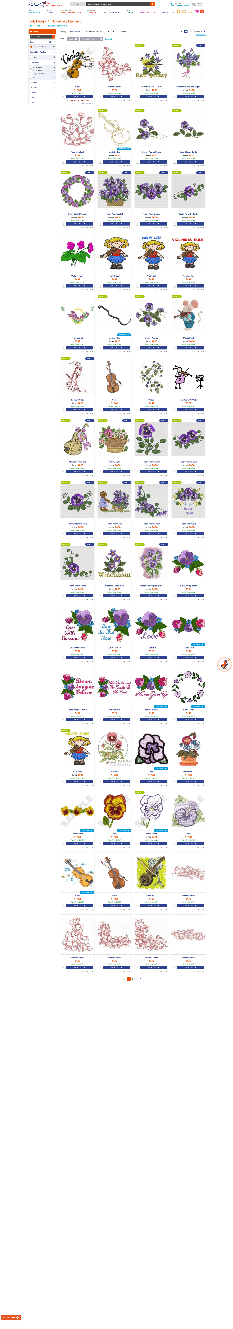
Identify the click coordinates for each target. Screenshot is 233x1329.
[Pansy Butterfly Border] (77, 501)
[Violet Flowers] (77, 253)
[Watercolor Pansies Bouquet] (188, 64)
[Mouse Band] (188, 315)
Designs (40, 26)
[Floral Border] (188, 625)
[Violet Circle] (188, 687)
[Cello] (114, 377)
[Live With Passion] (77, 625)
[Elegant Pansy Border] (188, 129)
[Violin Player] (114, 253)
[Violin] (114, 873)
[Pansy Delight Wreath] (77, 191)
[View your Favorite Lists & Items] (197, 11)
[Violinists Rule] (188, 253)
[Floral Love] (151, 625)
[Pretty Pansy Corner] (151, 439)
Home (31, 26)
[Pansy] (151, 749)
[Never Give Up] (151, 687)
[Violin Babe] (77, 749)
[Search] (152, 4)
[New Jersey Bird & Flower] (151, 64)
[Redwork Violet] (77, 129)
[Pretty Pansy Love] (188, 501)
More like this (86, 104)
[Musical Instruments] (77, 439)
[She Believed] (114, 687)
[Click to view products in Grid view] (185, 31)
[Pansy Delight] (114, 439)
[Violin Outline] (114, 129)
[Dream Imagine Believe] (77, 687)
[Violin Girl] (151, 253)
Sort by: (63, 32)
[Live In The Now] (114, 625)
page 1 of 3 (198, 31)
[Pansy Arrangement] (188, 563)
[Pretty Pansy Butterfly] (188, 191)
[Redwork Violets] (114, 64)
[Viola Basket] (77, 315)
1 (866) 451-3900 (182, 5)
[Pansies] (114, 749)
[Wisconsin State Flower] (114, 563)
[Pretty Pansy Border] (151, 191)
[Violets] (151, 377)
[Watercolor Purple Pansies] (151, 563)
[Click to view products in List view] (181, 31)
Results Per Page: (96, 32)
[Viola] (77, 64)
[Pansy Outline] (151, 811)
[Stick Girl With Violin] (188, 377)
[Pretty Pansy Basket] (114, 191)
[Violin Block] (151, 873)
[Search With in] (53, 37)
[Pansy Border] (77, 811)
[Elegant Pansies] (151, 315)
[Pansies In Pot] (188, 749)
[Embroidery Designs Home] (45, 4)
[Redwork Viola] (77, 377)
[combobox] (118, 4)
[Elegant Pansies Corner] (151, 129)
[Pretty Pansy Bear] (114, 501)
